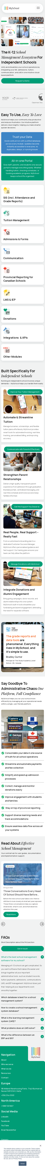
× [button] (40, 1145)
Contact (5, 1077)
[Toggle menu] (39, 8)
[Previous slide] (3, 924)
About (4, 1060)
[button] (20, 669)
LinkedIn (4, 1116)
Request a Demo (23, 81)
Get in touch (22, 948)
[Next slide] (42, 924)
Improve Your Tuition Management (25, 392)
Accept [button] (23, 1163)
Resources (6, 1073)
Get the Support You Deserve (27, 506)
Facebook (5, 1121)
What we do (6, 1069)
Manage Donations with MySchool (25, 564)
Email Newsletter (8, 1130)
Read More (11, 914)
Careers (4, 1139)
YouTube (5, 1125)
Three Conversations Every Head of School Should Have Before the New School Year (22, 892)
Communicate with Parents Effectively (23, 449)
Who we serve (7, 1064)
